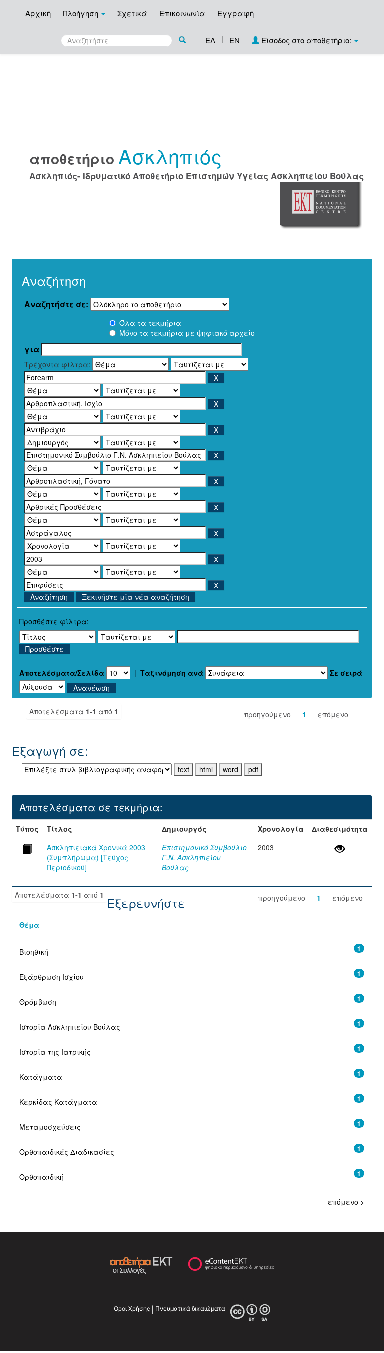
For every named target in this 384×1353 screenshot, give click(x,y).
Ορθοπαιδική (42, 1177)
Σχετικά (133, 13)
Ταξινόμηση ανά (172, 673)
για (32, 349)
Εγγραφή (236, 13)
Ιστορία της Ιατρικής (55, 1052)
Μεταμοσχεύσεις (50, 1127)
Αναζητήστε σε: (56, 304)
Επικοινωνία (183, 13)
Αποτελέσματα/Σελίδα (62, 673)
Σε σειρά (346, 673)
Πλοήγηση (81, 13)
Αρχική (38, 13)
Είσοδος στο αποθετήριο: (307, 40)
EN (235, 40)
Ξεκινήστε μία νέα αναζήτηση (136, 597)
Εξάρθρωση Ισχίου (52, 977)
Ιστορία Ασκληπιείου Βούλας (70, 1027)
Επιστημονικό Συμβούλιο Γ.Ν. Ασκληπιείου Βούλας (204, 857)
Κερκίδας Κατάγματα (59, 1102)
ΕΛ (211, 40)
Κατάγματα (41, 1077)
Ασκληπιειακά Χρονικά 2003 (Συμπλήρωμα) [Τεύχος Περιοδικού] (96, 857)
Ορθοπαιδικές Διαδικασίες (67, 1152)
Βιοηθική (34, 952)
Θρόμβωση (38, 1002)
